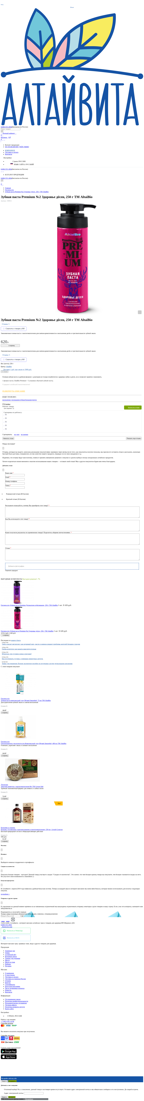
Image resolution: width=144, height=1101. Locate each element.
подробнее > (5, 894)
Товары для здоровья (12, 958)
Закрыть (4, 1081)
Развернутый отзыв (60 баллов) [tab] (17, 494)
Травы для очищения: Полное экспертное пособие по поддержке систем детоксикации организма (37, 663)
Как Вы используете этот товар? (17, 519)
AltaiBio (9, 366)
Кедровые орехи (11, 956)
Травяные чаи (10, 951)
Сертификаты (10, 984)
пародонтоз (32, 400)
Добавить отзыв (12, 572)
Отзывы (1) (4, 835)
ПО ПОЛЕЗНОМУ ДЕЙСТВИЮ (17, 147)
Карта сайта (9, 1009)
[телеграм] (3, 171)
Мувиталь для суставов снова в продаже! (17, 654)
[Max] (13, 919)
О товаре (4, 371)
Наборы (8, 964)
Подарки (8, 966)
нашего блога (16, 640)
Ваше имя (9, 473)
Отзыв (8, 548)
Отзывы (8, 981)
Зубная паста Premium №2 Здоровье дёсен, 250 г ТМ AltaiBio (31, 631)
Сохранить (12, 1081)
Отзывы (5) (4, 792)
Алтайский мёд (10, 954)
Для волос (4, 785)
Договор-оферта (11, 1005)
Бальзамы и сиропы (8, 828)
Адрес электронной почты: (14, 1093)
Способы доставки (7, 1035)
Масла (7, 960)
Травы (7, 953)
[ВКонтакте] (1, 171)
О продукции (10, 975)
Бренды (8, 983)
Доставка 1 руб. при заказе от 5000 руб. (17, 369)
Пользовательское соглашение (16, 1003)
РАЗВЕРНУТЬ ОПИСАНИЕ (13, 391)
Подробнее (29, 1099)
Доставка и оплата (11, 152)
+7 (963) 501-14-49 (7, 1021)
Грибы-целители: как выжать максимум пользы (19, 649)
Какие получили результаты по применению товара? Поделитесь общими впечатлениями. (38, 532)
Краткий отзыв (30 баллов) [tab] (16, 499)
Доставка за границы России (15, 979)
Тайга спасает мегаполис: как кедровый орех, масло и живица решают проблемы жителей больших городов (41, 644)
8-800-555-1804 (6, 127)
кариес (17, 400)
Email (7, 477)
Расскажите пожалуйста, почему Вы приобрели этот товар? (27, 505)
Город (8, 485)
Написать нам (7, 927)
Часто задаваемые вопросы (14, 988)
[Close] (3, 448)
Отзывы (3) (4, 749)
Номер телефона (11, 481)
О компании (9, 973)
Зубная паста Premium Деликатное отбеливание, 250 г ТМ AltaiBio (34, 605)
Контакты (8, 154)
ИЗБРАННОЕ (10, 150)
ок (22, 916)
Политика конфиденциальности (16, 1001)
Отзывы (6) (4, 706)
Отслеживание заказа (12, 999)
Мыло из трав (10, 962)
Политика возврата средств (15, 1007)
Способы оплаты (7, 1023)
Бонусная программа (12, 986)
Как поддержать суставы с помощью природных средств (22, 659)
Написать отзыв (133, 407)
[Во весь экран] (140, 312)
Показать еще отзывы (134, 438)
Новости (8, 990)
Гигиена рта (5, 605)
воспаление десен (8, 400)
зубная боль (24, 400)
